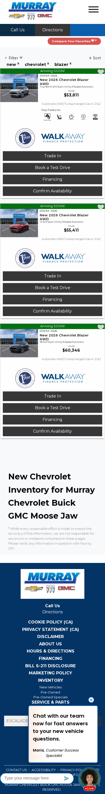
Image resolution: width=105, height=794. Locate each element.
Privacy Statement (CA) (50, 629)
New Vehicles (51, 687)
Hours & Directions (50, 651)
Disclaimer (50, 636)
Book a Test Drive (52, 167)
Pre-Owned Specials (50, 697)
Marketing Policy (50, 673)
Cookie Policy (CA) (50, 622)
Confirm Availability (52, 191)
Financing (52, 179)
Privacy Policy (74, 770)
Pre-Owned (50, 692)
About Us (50, 644)
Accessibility (44, 770)
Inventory (50, 680)
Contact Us (17, 770)
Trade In (52, 155)
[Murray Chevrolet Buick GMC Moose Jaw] (32, 11)
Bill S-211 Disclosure (50, 666)
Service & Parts (51, 702)
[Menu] (93, 10)
